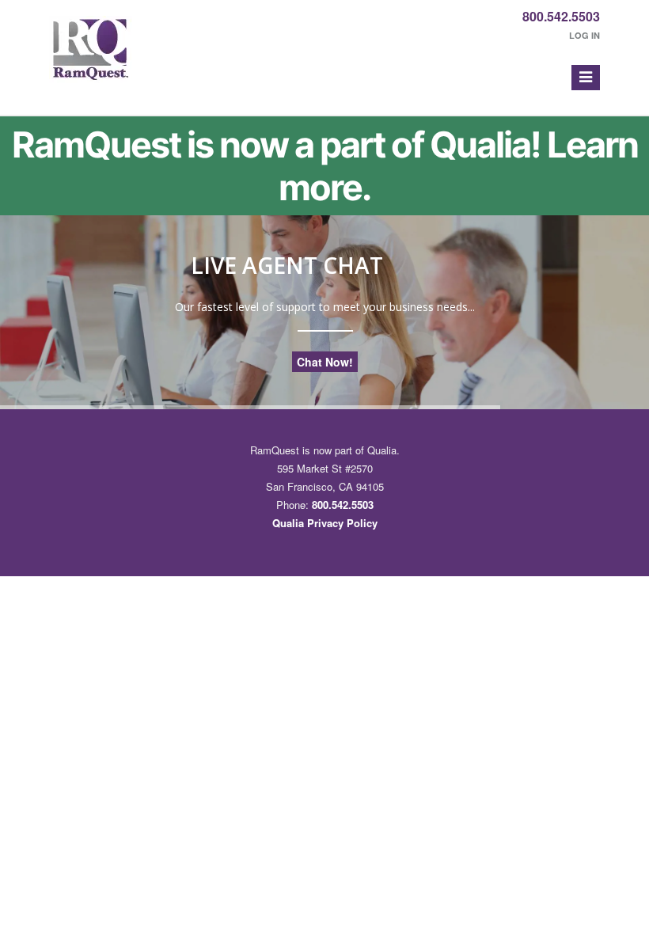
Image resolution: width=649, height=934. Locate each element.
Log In (584, 35)
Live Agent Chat (287, 265)
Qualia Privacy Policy (325, 522)
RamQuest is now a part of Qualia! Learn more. (325, 166)
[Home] (90, 57)
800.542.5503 (561, 16)
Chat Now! (325, 362)
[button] (585, 77)
